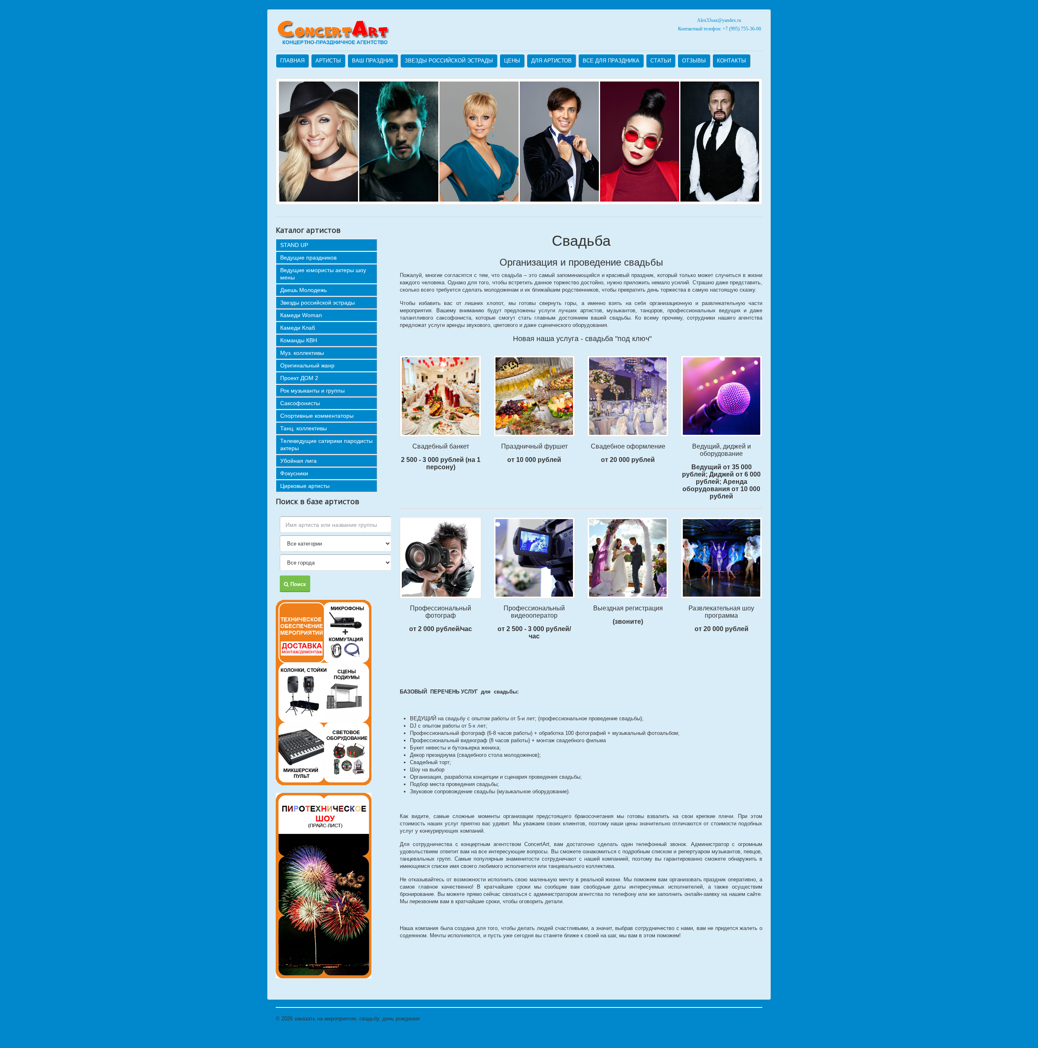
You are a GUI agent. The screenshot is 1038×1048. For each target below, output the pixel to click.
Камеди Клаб (297, 327)
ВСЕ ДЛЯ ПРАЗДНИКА (611, 61)
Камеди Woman (301, 315)
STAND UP (294, 245)
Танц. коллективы (303, 428)
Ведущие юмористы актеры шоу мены (323, 274)
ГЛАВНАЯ (292, 61)
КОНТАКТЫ (731, 61)
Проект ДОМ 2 (299, 378)
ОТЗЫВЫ (694, 61)
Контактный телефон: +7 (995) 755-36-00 (719, 29)
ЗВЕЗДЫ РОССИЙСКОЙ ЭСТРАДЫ (449, 61)
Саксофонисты (300, 403)
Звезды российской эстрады (317, 302)
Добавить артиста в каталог (34, 1030)
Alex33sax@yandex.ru (719, 20)
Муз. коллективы (302, 353)
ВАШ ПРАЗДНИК (373, 61)
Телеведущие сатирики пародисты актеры (326, 444)
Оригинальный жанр (307, 365)
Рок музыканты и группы (312, 390)
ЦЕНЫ (512, 61)
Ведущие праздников (308, 257)
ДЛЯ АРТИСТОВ (551, 61)
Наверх (753, 1019)
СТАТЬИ (660, 61)
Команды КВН (298, 340)
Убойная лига (298, 460)
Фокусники (294, 473)
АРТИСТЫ (328, 61)
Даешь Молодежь (303, 290)
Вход (6, 1037)
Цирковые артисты (305, 486)
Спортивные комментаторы (317, 415)
